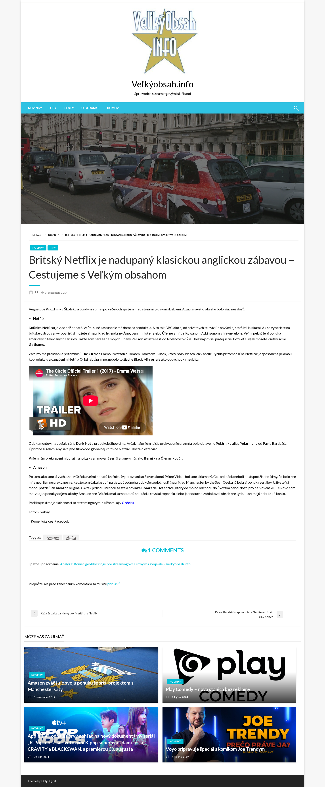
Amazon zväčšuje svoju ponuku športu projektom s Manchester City (81, 686)
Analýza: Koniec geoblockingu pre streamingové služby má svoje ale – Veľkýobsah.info (125, 564)
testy (69, 108)
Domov (113, 108)
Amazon (53, 537)
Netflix (71, 537)
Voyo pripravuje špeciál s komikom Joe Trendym (215, 749)
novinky (35, 108)
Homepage (35, 234)
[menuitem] (35, 108)
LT (37, 292)
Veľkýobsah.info (162, 84)
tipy (53, 108)
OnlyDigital (48, 781)
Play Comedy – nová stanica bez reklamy (208, 689)
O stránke (90, 108)
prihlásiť (113, 584)
